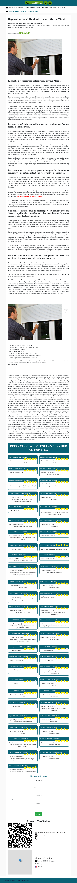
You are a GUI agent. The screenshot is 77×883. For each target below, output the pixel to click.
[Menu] (50, 3)
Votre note (38, 796)
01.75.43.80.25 (35, 3)
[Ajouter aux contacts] (46, 3)
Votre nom (38, 780)
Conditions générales (23, 880)
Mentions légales (10, 880)
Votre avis (39, 803)
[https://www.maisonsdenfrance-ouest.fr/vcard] (20, 835)
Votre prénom (38, 788)
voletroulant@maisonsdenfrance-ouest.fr (51, 832)
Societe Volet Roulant (44, 858)
